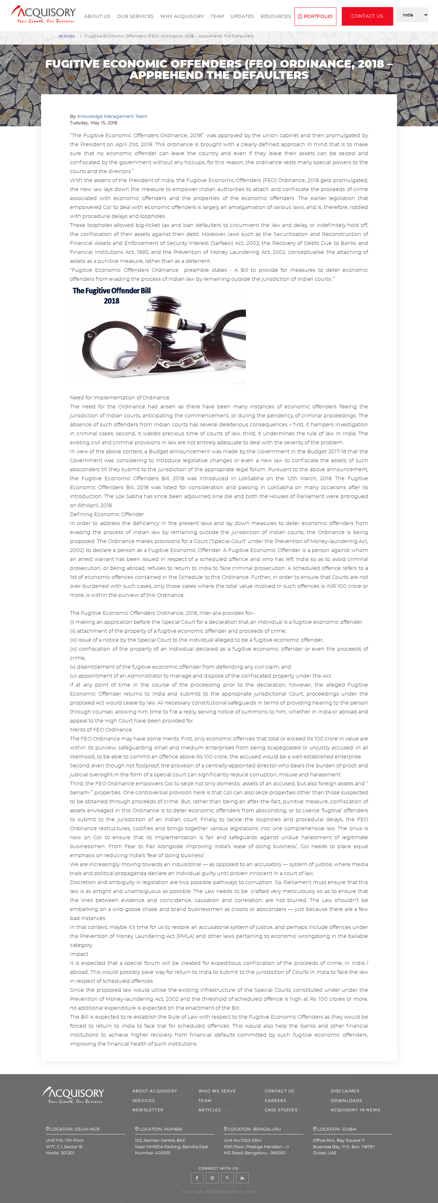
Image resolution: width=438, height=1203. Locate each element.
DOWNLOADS (346, 1101)
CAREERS (275, 1101)
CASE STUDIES (281, 1110)
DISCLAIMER (345, 1091)
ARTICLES (209, 1110)
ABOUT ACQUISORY (154, 1091)
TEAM (204, 1101)
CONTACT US (279, 1091)
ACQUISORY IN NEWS (355, 1110)
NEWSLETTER (148, 1110)
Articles (67, 36)
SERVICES (143, 1101)
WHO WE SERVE (217, 1091)
